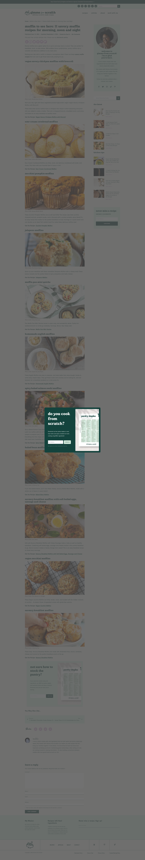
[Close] (98, 409)
